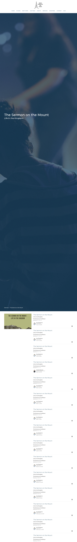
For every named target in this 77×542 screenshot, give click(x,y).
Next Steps (25, 10)
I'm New (18, 10)
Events (39, 10)
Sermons (45, 10)
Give (64, 10)
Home (13, 10)
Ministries (52, 10)
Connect (59, 10)
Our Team (32, 10)
